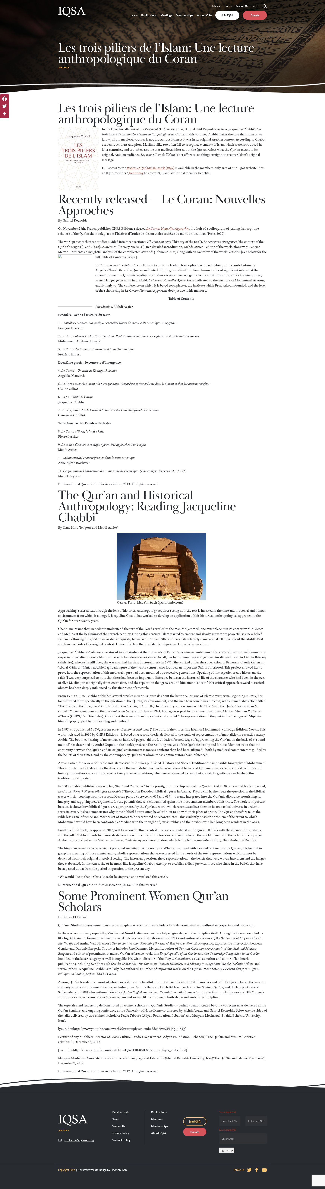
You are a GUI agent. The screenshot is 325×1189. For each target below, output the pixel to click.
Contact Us (241, 6)
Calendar (216, 6)
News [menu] (115, 1119)
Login (255, 6)
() (151, 168)
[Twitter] (4, 106)
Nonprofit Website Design (91, 1170)
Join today (136, 173)
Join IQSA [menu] (227, 15)
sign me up (226, 1150)
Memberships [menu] (184, 15)
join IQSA (194, 1121)
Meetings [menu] (166, 15)
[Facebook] (4, 98)
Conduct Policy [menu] (121, 1140)
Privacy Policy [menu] (120, 1133)
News (229, 6)
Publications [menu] (149, 15)
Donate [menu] (255, 15)
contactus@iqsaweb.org (76, 1140)
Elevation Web (119, 1170)
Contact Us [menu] (118, 1126)
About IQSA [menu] (204, 15)
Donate (194, 1132)
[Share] (4, 114)
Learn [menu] (134, 15)
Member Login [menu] (120, 1112)
